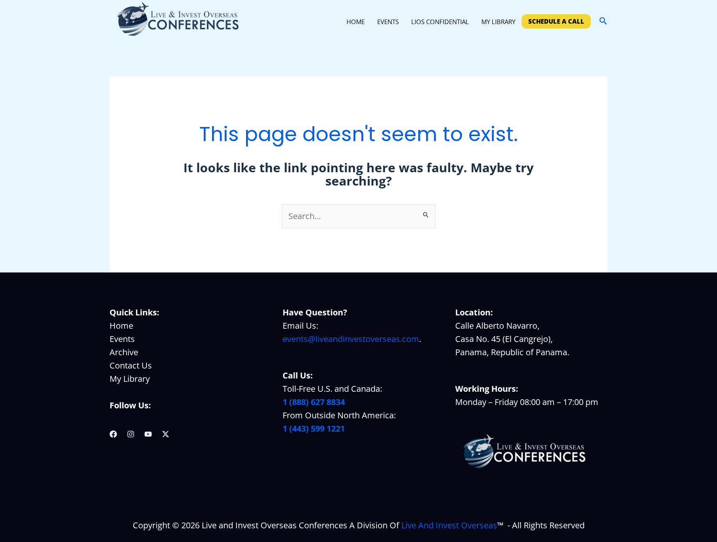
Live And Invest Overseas (449, 525)
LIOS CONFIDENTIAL (440, 21)
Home (121, 325)
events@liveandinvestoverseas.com (351, 338)
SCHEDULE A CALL (556, 21)
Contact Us (131, 365)
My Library (130, 378)
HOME (355, 21)
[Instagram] (130, 434)
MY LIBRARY (498, 21)
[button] (603, 21)
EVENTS (388, 21)
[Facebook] (113, 434)
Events (122, 338)
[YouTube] (148, 434)
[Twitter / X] (165, 434)
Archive (124, 352)
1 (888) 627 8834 (314, 402)
